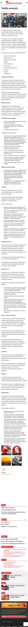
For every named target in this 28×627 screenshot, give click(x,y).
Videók (4, 598)
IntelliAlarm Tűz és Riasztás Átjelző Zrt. (9, 526)
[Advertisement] (14, 489)
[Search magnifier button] (25, 616)
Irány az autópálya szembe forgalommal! (13, 566)
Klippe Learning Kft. (5, 524)
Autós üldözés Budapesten (10, 562)
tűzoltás (3, 474)
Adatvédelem (14, 626)
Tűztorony (3, 470)
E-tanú (4, 560)
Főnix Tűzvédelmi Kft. (5, 522)
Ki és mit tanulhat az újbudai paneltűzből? (9, 539)
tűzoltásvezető (9, 474)
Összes (25, 519)
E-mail (25, 626)
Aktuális (4, 578)
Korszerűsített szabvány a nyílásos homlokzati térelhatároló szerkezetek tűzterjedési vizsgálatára (13, 512)
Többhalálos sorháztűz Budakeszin (12, 556)
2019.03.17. (10, 11)
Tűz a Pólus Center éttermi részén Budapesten (14, 555)
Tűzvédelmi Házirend (6, 573)
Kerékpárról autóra (8, 563)
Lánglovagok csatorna (8, 547)
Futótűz (3, 505)
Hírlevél (20, 626)
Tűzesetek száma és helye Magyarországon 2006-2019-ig (12, 543)
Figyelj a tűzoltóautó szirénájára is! (12, 567)
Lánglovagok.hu (4, 11)
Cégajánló (4, 519)
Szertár (3, 583)
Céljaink (2, 626)
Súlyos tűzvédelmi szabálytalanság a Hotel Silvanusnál (12, 541)
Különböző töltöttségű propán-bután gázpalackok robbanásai (17, 596)
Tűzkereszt (4, 536)
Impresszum (8, 626)
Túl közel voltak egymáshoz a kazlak (8, 510)
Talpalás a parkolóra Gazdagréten (8, 507)
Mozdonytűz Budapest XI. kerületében (12, 551)
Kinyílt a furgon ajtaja (9, 564)
